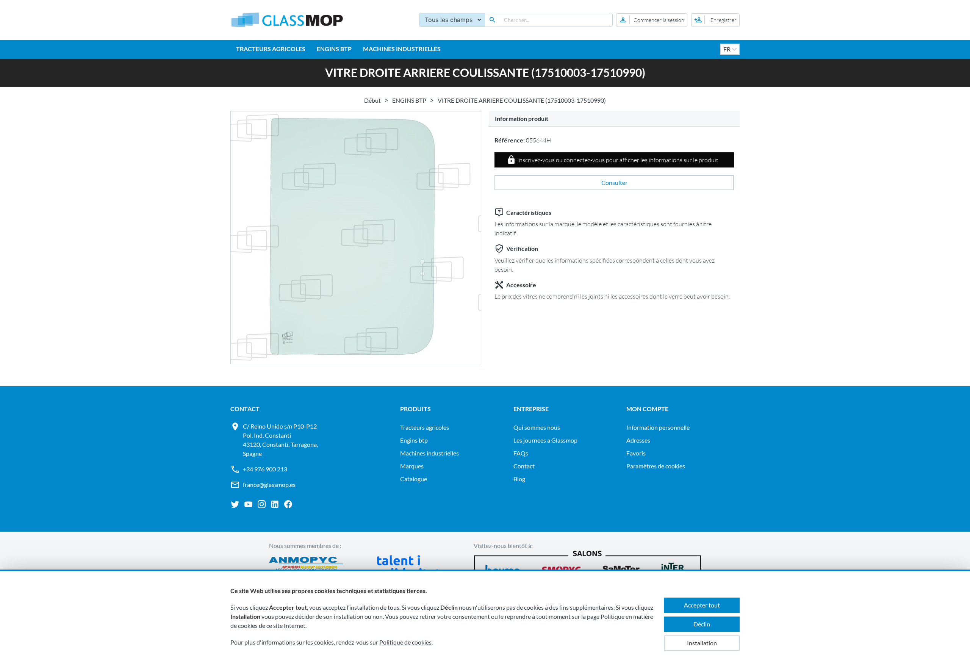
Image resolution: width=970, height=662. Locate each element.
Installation (702, 642)
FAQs (520, 453)
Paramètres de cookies (655, 466)
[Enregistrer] (715, 20)
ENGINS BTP (334, 48)
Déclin (701, 624)
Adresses (638, 440)
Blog (519, 478)
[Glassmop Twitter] (235, 504)
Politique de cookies (405, 642)
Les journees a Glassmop (545, 440)
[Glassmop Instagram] (261, 504)
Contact (524, 466)
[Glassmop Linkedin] (275, 504)
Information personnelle (658, 427)
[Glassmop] (287, 20)
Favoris (636, 453)
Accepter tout (702, 605)
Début (372, 100)
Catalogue (413, 478)
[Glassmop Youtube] (248, 504)
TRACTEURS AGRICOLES (270, 48)
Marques (412, 466)
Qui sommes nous (536, 427)
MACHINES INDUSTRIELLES (402, 48)
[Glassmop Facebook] (288, 504)
